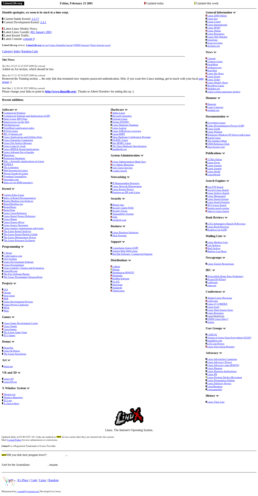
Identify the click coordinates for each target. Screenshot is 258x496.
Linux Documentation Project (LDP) (225, 125)
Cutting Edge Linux (14, 195)
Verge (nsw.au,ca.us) (100, 45)
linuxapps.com (11, 179)
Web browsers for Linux (16, 170)
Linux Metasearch (216, 196)
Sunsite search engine (218, 208)
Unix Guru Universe (122, 167)
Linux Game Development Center (21, 323)
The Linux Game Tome (15, 332)
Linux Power (213, 76)
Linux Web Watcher (217, 36)
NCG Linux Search (216, 205)
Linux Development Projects (18, 301)
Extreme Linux (119, 118)
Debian (116, 269)
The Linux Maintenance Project (20, 237)
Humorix (211, 104)
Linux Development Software (19, 261)
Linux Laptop (119, 128)
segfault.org (213, 110)
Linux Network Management (127, 186)
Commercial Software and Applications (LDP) (27, 115)
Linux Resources (215, 33)
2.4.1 (43, 22)
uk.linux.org (213, 45)
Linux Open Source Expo (220, 310)
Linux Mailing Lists (217, 242)
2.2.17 (35, 18)
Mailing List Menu (217, 251)
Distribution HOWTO (123, 272)
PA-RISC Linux (120, 140)
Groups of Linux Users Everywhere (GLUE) (229, 337)
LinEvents (212, 300)
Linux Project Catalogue (16, 304)
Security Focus (119, 210)
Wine (6, 310)
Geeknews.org (214, 67)
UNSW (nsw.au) (82, 45)
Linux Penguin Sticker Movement (224, 377)
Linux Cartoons (215, 107)
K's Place (23, 480)
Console (211, 58)
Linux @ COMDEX (217, 303)
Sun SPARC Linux (121, 143)
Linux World (213, 171)
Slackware (117, 284)
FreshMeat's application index (19, 128)
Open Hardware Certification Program (131, 137)
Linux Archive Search (218, 193)
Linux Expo (213, 307)
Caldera (116, 266)
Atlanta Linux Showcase (219, 297)
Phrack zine (118, 204)
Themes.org (9, 394)
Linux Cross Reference (15, 213)
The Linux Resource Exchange (19, 240)
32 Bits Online (214, 159)
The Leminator (11, 167)
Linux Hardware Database (125, 125)
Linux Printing (214, 131)
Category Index (11, 51)
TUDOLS (8, 164)
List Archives (214, 245)
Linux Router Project (123, 189)
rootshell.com (119, 219)
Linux (42, 480)
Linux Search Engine (218, 199)
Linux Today (213, 79)
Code (34, 480)
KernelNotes (10, 207)
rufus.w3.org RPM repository (18, 182)
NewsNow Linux (215, 85)
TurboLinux (118, 290)
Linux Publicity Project (219, 383)
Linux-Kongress (215, 313)
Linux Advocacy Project (219, 362)
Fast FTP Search (215, 187)
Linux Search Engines (218, 202)
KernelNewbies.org (13, 204)
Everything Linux (216, 122)
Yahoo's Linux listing (218, 211)
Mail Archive (214, 248)
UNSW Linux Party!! (217, 319)
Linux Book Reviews (218, 226)
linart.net (8, 366)
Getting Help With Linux (125, 251)
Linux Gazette (214, 165)
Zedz (114, 216)
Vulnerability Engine (123, 213)
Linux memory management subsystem (23, 228)
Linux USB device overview (126, 131)
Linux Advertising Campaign (222, 359)
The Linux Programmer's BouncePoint (23, 277)
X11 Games (9, 335)
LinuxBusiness (214, 386)
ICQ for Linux (11, 131)
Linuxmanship (214, 389)
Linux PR (212, 374)
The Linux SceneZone (15, 353)
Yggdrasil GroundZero (15, 176)
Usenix (210, 322)
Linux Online (214, 30)
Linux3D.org (10, 381)
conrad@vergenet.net (28, 491)
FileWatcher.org (12, 125)
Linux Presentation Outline (221, 380)
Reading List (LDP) (217, 229)
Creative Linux (215, 61)
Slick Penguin (119, 235)
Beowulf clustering (122, 115)
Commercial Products (14, 112)
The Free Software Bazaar (16, 274)
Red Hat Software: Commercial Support (132, 254)
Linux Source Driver (14, 222)
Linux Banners (214, 368)
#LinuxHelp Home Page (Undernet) (225, 276)
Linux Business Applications (222, 371)
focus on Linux (215, 42)
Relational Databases (14, 158)
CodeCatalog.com (13, 255)
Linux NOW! (213, 27)
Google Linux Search (218, 190)
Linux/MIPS (118, 134)
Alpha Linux (118, 112)
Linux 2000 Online (217, 15)
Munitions (9, 155)
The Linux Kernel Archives (17, 231)
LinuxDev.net (11, 271)
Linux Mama (10, 219)
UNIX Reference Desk (218, 143)
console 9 (29, 38)
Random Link (29, 51)
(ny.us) (37, 45)
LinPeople (212, 282)
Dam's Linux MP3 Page (15, 118)
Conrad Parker (14, 439)
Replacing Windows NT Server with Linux (228, 134)
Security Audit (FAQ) (123, 207)
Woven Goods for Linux (16, 173)
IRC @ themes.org (13, 134)
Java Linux (9, 295)
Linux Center (214, 21)
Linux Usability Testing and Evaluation (24, 268)
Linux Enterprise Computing (18, 140)
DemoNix (8, 347)
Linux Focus (213, 162)
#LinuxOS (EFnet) (216, 279)
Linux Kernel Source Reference (20, 216)
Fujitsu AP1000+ (120, 122)
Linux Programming (14, 265)
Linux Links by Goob (15, 146)
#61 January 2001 (41, 32)
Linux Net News (215, 73)
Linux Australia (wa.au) (61, 45)
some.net (211, 285)
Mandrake (117, 275)
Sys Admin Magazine (123, 164)
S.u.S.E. (116, 281)
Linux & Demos (12, 350)
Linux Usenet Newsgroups (220, 263)
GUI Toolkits (10, 258)
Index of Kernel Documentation (20, 198)
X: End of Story (11, 403)
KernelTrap (9, 210)
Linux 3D (8, 378)
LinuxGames (10, 329)
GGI (6, 289)
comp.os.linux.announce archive (223, 91)
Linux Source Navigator (16, 225)
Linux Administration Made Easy (129, 161)
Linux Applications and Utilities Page (23, 137)
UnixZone (212, 39)
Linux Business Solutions (125, 232)
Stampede (117, 287)
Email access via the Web (16, 122)
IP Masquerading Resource (126, 183)
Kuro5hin (212, 70)
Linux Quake (10, 326)
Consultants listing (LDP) (125, 247)
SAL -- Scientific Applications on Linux (24, 161)
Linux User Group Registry (221, 346)
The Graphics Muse (217, 140)
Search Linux (214, 137)
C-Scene (8, 252)
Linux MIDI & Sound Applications (21, 149)
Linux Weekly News (217, 82)
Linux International (217, 24)
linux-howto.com (216, 146)
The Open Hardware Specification (129, 146)
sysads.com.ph (119, 170)
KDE (6, 298)
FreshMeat (212, 64)
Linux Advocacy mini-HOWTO (223, 365)
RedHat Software (120, 278)
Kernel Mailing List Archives (18, 201)
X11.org (8, 400)
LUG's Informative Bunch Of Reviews (226, 223)
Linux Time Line (216, 401)
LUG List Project (215, 343)
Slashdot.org (213, 88)
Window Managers (13, 397)
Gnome (7, 292)
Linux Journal (214, 168)
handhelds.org (119, 149)
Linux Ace (212, 18)
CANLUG (212, 334)
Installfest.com (214, 340)
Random (53, 480)
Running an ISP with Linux (126, 192)
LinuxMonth (213, 174)
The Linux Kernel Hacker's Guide (21, 234)
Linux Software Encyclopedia (19, 152)
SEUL (7, 307)
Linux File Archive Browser (18, 143)
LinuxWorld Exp (215, 316)
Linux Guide (213, 128)
